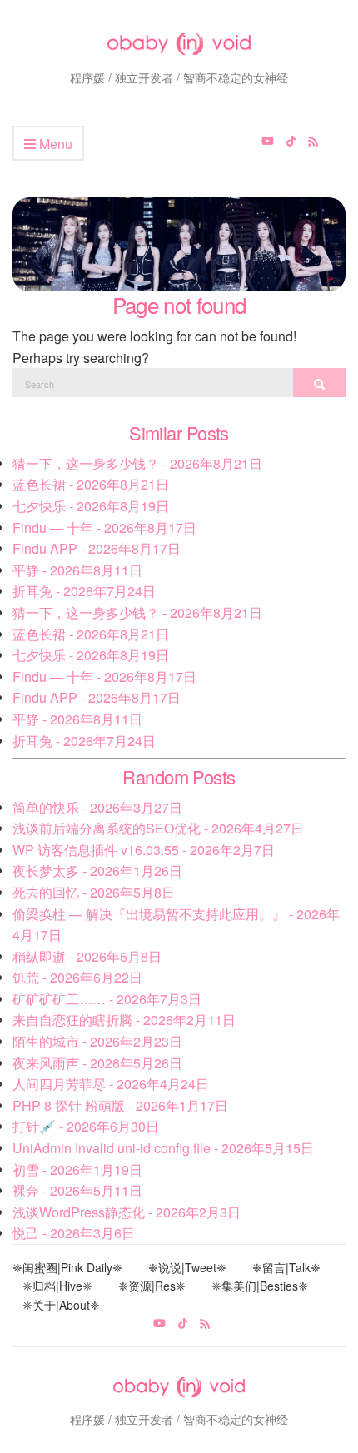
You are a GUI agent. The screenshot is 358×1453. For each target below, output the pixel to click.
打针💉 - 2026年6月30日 (85, 1126)
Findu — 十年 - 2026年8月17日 (104, 527)
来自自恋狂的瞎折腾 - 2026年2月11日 (124, 1019)
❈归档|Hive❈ (57, 1285)
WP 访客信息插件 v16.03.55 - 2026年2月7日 (143, 849)
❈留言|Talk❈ (286, 1267)
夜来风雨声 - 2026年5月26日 (97, 1062)
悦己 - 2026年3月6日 (73, 1232)
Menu (54, 143)
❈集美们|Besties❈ (259, 1285)
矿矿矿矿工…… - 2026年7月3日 (106, 998)
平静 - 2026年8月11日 (77, 570)
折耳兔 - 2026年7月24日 (84, 590)
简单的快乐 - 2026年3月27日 (97, 807)
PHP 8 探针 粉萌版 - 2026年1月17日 (120, 1105)
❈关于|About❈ (61, 1304)
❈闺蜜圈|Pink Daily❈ (67, 1267)
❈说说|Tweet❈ (187, 1267)
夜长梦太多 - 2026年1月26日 (97, 870)
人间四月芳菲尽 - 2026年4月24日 (110, 1083)
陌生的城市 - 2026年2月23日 (97, 1041)
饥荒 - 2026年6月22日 (77, 977)
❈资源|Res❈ (152, 1285)
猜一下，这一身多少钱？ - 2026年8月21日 (137, 463)
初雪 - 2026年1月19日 (77, 1169)
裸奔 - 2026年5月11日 (77, 1190)
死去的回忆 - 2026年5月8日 (93, 892)
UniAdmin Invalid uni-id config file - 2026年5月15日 (163, 1147)
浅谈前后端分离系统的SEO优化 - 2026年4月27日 (158, 828)
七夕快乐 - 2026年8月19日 (90, 505)
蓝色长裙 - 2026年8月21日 (90, 484)
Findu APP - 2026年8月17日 (96, 548)
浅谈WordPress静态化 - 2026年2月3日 (126, 1212)
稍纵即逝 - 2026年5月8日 (87, 956)
